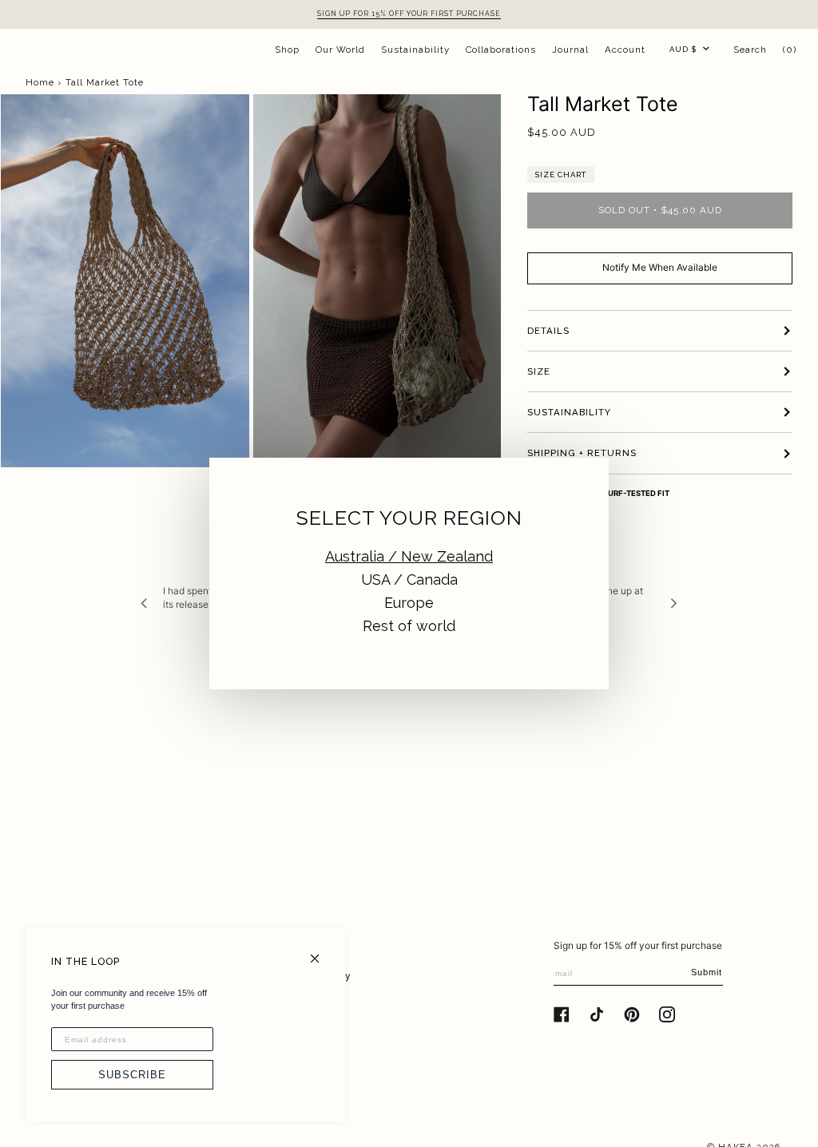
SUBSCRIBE (132, 1075)
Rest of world (409, 625)
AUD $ (683, 49)
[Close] (321, 951)
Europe (409, 602)
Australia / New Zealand (409, 556)
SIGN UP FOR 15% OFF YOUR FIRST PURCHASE (409, 14)
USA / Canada (409, 579)
